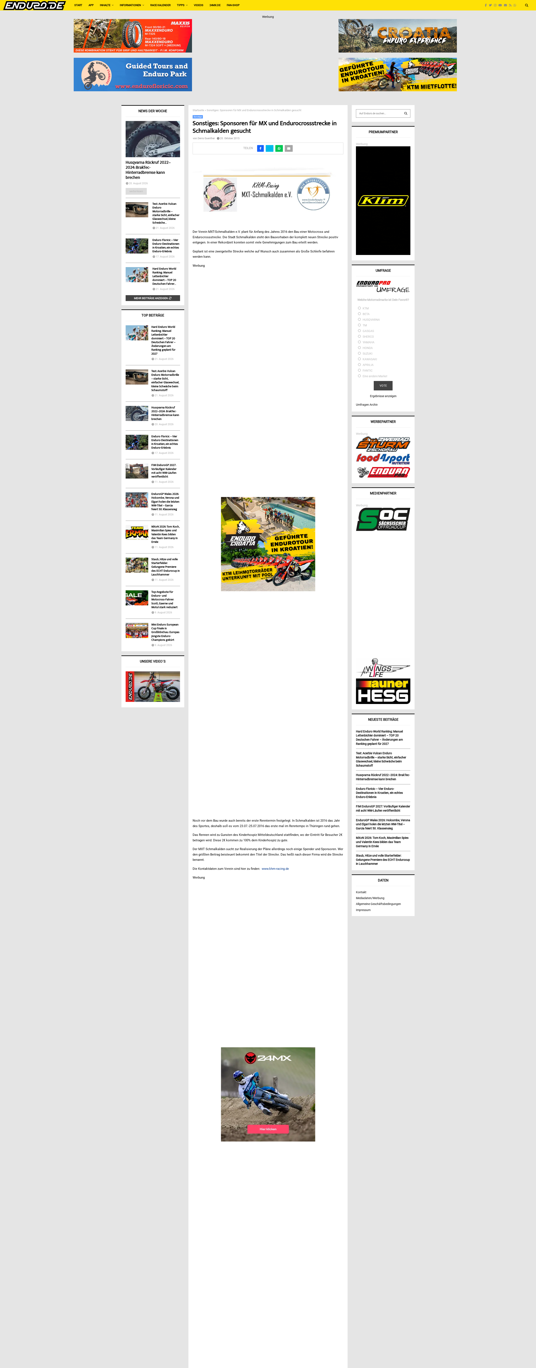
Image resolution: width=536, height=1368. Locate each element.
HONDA (368, 348)
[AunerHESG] (383, 703)
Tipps (180, 5)
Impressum (363, 910)
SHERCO (368, 336)
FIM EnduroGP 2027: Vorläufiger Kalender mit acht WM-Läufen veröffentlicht (164, 471)
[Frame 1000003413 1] (268, 1094)
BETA (366, 314)
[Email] (506, 5)
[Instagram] (496, 5)
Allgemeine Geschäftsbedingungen (378, 904)
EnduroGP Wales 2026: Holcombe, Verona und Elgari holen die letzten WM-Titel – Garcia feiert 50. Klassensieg (165, 502)
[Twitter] (491, 5)
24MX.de (215, 5)
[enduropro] (383, 476)
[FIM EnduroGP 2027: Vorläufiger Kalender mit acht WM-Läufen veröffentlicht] (137, 471)
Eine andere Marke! (375, 376)
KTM (366, 308)
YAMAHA (368, 342)
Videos (198, 5)
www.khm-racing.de (275, 869)
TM (365, 325)
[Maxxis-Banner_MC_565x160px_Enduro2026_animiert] (133, 21)
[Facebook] (487, 5)
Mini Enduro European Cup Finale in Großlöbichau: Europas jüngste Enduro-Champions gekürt (165, 632)
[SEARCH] (405, 113)
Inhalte (105, 5)
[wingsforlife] (383, 676)
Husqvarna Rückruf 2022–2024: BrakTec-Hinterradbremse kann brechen (148, 170)
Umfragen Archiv (367, 404)
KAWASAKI (370, 359)
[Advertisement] (383, 595)
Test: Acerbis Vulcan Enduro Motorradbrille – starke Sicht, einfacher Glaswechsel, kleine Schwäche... (165, 213)
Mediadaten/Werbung (370, 898)
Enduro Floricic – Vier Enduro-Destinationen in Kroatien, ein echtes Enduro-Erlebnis (165, 246)
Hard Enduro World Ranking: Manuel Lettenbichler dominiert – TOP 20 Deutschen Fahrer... (164, 276)
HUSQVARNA (371, 319)
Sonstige (198, 117)
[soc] (383, 530)
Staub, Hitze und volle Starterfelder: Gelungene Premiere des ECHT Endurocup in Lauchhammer (165, 567)
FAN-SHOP (233, 5)
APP (91, 5)
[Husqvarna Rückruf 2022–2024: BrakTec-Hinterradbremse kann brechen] (153, 139)
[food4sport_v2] (383, 464)
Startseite (198, 110)
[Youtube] (501, 5)
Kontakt (361, 892)
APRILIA (368, 365)
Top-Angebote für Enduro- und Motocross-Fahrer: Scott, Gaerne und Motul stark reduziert (164, 600)
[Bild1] (398, 21)
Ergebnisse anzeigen (383, 396)
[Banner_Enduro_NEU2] (133, 60)
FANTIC (367, 370)
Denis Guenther (206, 138)
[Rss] (511, 5)
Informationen (130, 5)
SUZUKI (367, 353)
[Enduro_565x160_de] (398, 60)
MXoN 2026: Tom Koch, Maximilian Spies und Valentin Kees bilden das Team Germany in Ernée (165, 534)
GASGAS (368, 331)
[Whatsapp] (516, 5)
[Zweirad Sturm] (383, 450)
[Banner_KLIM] (383, 254)
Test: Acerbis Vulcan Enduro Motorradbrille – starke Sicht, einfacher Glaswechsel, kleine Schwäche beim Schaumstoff (165, 381)
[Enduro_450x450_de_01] (268, 544)
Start (78, 5)
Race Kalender (160, 5)
